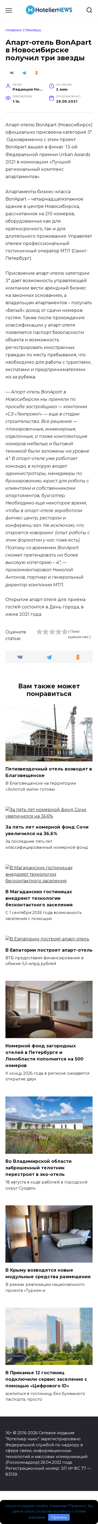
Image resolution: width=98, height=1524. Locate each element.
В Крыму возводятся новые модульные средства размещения (48, 1273)
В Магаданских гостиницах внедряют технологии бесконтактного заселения (39, 898)
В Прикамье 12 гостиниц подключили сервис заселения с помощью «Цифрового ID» (46, 1379)
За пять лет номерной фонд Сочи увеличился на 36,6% (46, 830)
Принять (59, 1517)
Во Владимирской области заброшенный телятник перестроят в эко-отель (38, 1168)
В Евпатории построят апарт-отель (49, 949)
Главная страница (23, 30)
